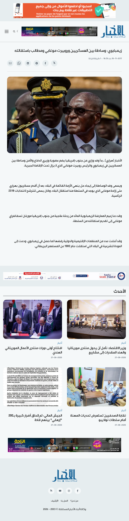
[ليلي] (18, 31)
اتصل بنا (64, 501)
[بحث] (14, 31)
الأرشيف (54, 501)
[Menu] (6, 31)
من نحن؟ (74, 501)
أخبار (123, 343)
